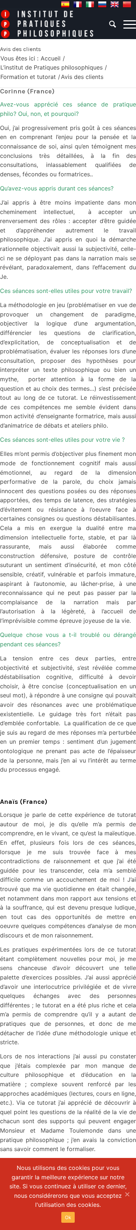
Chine (127, 4)
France (77, 4)
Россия (102, 4)
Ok (68, 1217)
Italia (90, 4)
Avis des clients (20, 49)
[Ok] (127, 1194)
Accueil (51, 58)
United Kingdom (114, 4)
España (65, 4)
